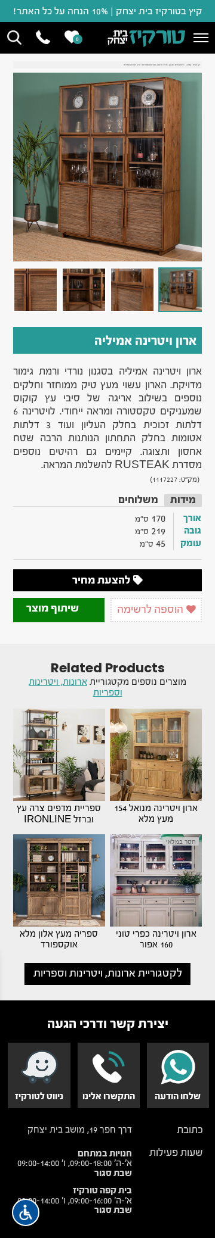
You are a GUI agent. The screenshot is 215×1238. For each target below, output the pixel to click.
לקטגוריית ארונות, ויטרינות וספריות (107, 973)
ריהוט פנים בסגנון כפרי (174, 64)
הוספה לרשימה (151, 609)
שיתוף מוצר (53, 608)
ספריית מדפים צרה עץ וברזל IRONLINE (59, 814)
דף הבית (196, 64)
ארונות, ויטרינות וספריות (152, 64)
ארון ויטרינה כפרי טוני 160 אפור (156, 939)
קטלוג (188, 64)
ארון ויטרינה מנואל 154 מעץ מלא (156, 813)
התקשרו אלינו (108, 1096)
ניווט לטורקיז (39, 1096)
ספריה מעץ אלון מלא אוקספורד (59, 939)
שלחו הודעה (178, 1096)
